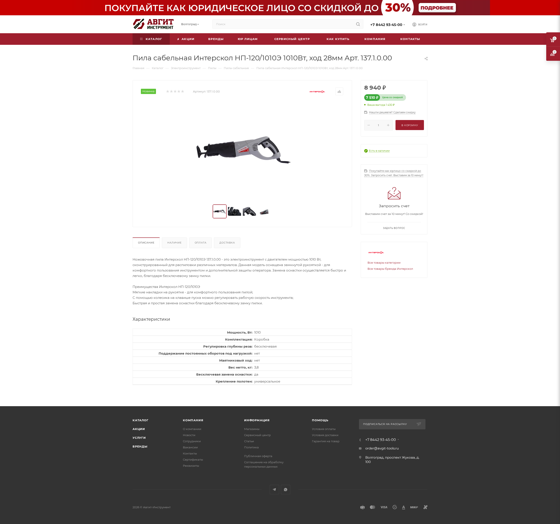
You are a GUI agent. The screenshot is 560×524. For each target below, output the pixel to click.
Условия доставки (325, 435)
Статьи (249, 441)
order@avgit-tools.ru (382, 448)
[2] (171, 91)
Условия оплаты (324, 429)
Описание (146, 242)
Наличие (174, 242)
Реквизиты (191, 465)
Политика (251, 447)
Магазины (251, 429)
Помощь (320, 420)
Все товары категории (384, 262)
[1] (167, 91)
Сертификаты (193, 459)
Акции (139, 429)
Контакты (190, 453)
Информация (257, 420)
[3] (175, 91)
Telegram (274, 489)
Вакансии (190, 447)
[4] (178, 91)
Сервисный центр (257, 435)
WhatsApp (285, 489)
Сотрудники (192, 441)
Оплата (200, 242)
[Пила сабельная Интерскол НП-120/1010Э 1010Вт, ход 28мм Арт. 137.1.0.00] (242, 150)
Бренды (140, 446)
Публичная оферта (258, 456)
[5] (182, 91)
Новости (189, 435)
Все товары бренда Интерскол (390, 268)
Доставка (227, 242)
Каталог (141, 420)
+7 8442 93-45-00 (386, 25)
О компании (192, 429)
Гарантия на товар (326, 441)
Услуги (139, 437)
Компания (193, 420)
